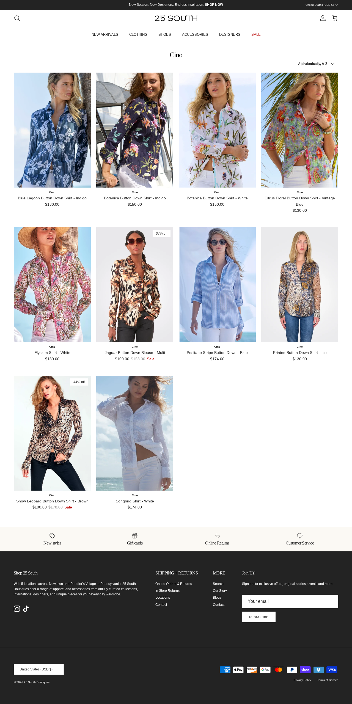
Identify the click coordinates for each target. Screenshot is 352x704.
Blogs (217, 598)
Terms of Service (327, 679)
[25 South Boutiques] (176, 18)
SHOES (164, 34)
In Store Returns (167, 591)
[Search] (17, 18)
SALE (256, 34)
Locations (162, 598)
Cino (52, 192)
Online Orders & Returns (173, 584)
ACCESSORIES (195, 34)
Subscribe (258, 616)
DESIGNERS (229, 34)
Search (218, 584)
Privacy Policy (302, 679)
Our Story (220, 591)
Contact (161, 605)
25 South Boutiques (37, 682)
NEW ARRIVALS (105, 34)
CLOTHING (138, 34)
